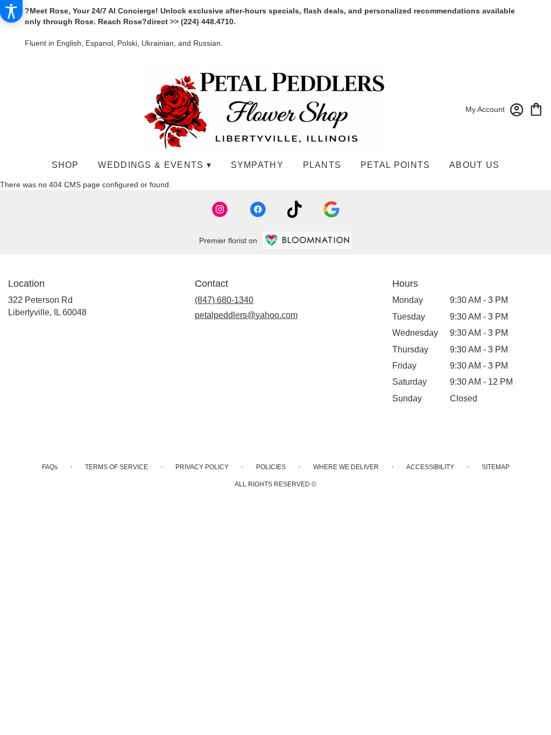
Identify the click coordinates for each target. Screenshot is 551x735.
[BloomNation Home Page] (307, 240)
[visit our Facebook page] (258, 209)
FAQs (50, 467)
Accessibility (430, 467)
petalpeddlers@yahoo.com (246, 315)
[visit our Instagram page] (220, 209)
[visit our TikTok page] (295, 209)
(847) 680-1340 (224, 300)
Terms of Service (116, 467)
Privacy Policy (202, 467)
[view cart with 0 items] (536, 108)
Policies (271, 467)
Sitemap (496, 467)
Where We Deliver (346, 467)
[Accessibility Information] (11, 11)
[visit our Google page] (331, 209)
